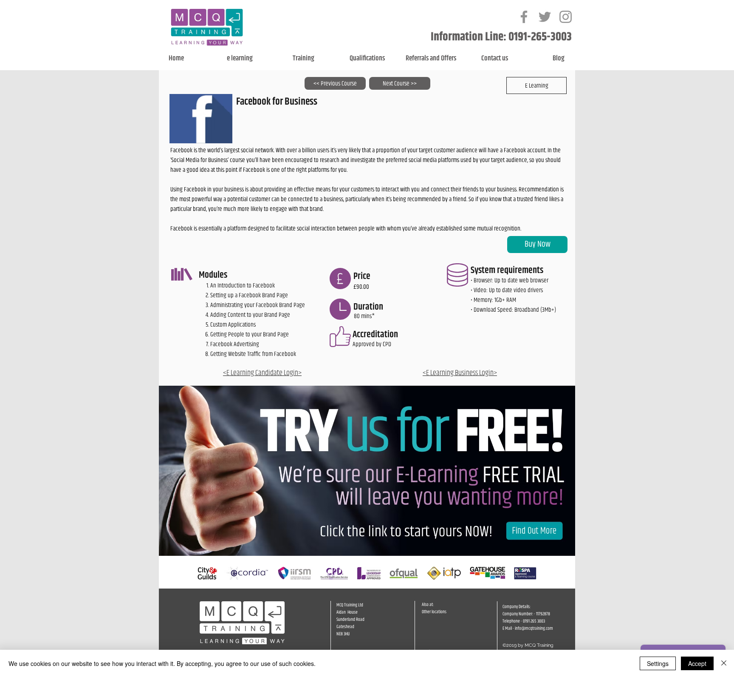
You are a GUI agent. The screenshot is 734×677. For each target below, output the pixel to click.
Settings (658, 663)
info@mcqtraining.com (534, 628)
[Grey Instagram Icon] (565, 17)
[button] (536, 85)
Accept (697, 663)
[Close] (724, 663)
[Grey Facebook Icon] (524, 17)
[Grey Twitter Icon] (544, 17)
